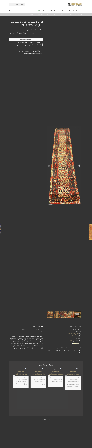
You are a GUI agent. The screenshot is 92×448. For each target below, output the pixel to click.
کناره (68, 340)
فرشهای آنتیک (70, 14)
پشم (78, 336)
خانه (80, 14)
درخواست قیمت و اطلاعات (26, 39)
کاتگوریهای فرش (67, 10)
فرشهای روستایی (36, 53)
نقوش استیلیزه (75, 335)
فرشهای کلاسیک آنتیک (28, 53)
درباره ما (58, 10)
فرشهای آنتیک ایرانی (62, 14)
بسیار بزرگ (72, 340)
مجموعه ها (76, 14)
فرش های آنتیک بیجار (53, 14)
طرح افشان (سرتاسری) (73, 333)
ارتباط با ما (49, 10)
